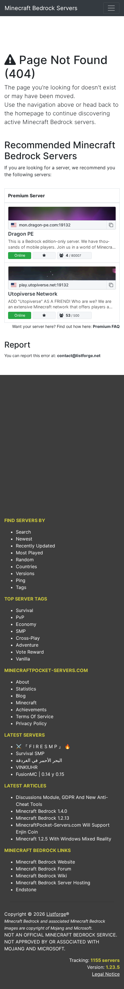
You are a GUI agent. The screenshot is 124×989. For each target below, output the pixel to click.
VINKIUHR (26, 767)
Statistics (26, 689)
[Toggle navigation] (111, 8)
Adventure (27, 645)
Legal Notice (106, 974)
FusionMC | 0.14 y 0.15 (40, 774)
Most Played (29, 553)
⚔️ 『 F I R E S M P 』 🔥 (43, 746)
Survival (24, 610)
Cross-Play (28, 638)
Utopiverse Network (32, 294)
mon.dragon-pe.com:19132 (44, 224)
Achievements (31, 709)
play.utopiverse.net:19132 (43, 284)
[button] (111, 224)
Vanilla (23, 659)
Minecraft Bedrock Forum (43, 869)
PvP (20, 617)
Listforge (56, 914)
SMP (21, 631)
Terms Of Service (34, 716)
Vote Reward (30, 652)
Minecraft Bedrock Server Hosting (53, 882)
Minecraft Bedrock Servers (41, 8)
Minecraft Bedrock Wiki (41, 876)
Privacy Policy (31, 723)
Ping (20, 580)
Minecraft (26, 702)
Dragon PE (21, 234)
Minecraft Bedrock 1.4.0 (41, 811)
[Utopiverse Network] (62, 273)
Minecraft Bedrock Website (45, 862)
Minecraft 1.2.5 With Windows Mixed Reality (63, 839)
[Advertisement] (62, 36)
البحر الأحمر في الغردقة (39, 760)
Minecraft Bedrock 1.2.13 (42, 818)
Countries (26, 566)
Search (23, 532)
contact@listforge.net (78, 355)
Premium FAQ (106, 326)
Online (19, 255)
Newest (24, 539)
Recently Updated (35, 546)
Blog (21, 696)
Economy (26, 624)
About (22, 682)
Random (25, 559)
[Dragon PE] (62, 214)
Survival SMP (30, 753)
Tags (21, 587)
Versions (25, 573)
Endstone (26, 889)
